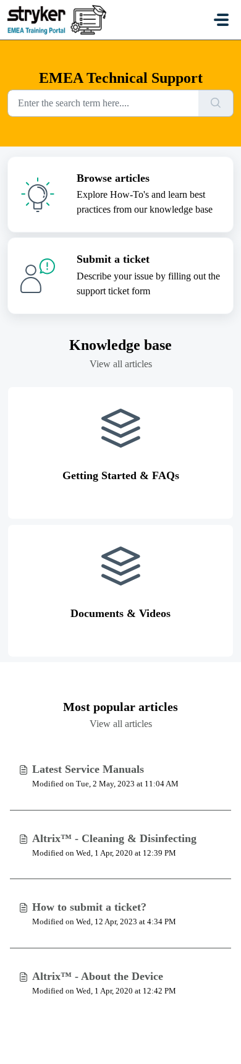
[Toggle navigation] (221, 20)
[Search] (216, 103)
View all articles (121, 364)
